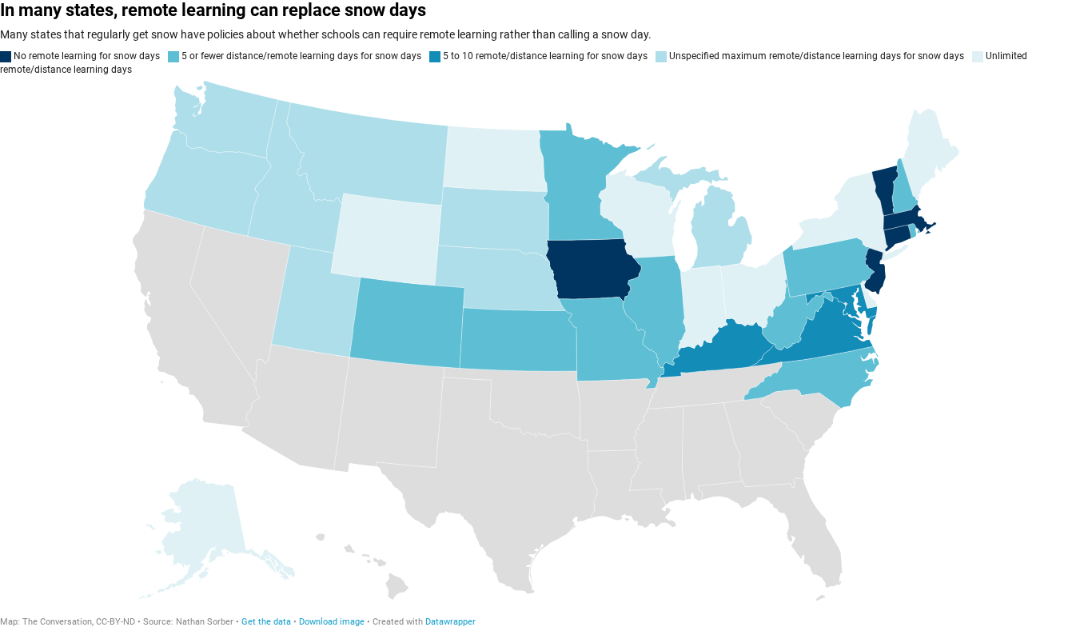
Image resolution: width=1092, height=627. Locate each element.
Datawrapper (450, 622)
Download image (332, 622)
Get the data (266, 622)
